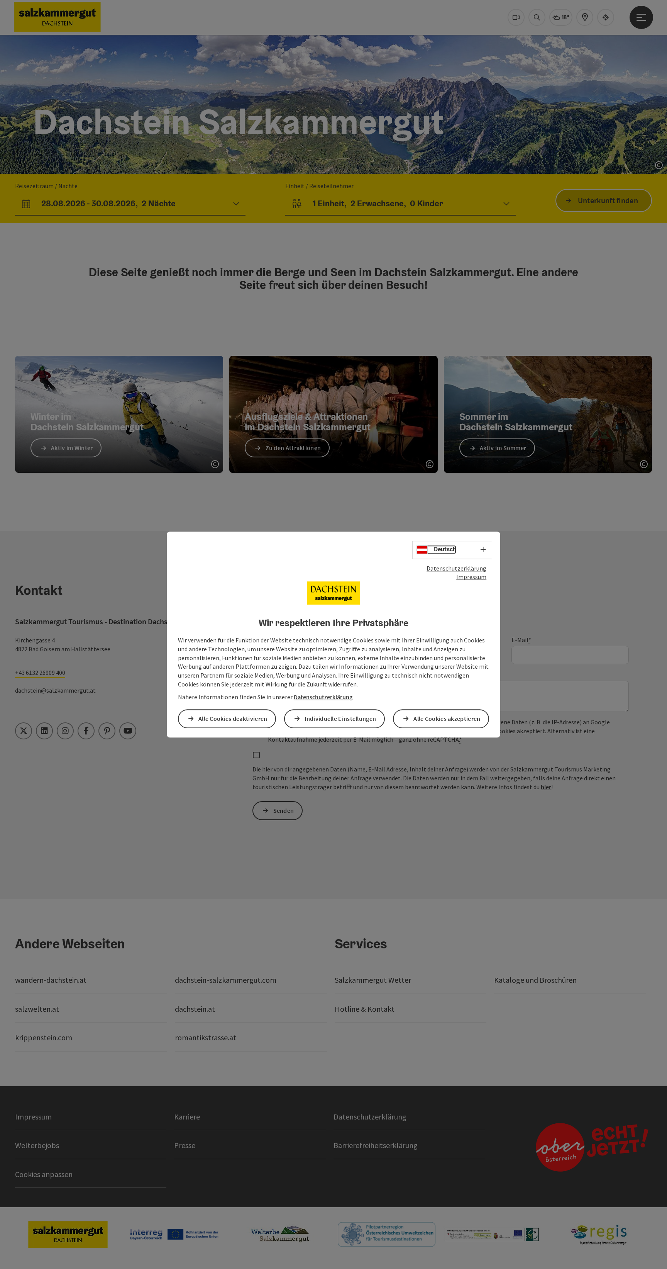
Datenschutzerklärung (456, 568)
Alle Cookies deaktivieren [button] (232, 718)
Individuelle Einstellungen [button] (340, 718)
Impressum (471, 577)
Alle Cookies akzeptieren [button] (446, 718)
